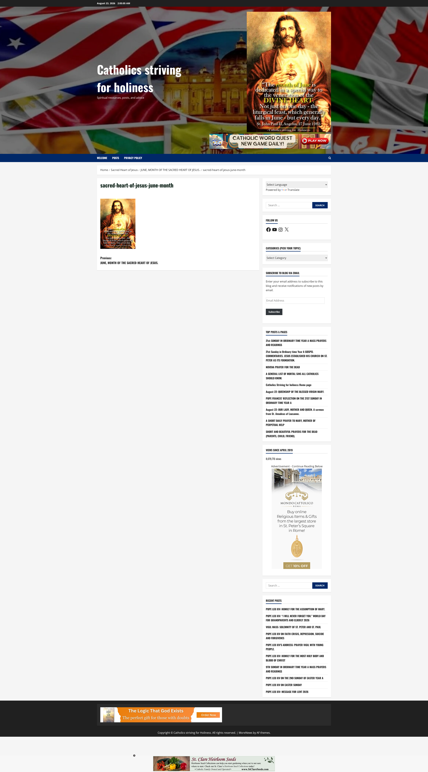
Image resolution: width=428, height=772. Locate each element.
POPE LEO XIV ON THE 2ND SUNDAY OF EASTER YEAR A (294, 678)
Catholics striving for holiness (139, 78)
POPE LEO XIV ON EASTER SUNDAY (284, 685)
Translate (293, 190)
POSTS (115, 158)
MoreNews (245, 733)
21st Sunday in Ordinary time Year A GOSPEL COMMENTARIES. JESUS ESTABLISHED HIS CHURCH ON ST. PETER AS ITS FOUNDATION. (296, 356)
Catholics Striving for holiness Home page (288, 385)
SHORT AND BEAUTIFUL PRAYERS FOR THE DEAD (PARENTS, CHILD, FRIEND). (291, 434)
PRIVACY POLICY (133, 158)
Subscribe (274, 311)
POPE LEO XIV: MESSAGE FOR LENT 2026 (287, 692)
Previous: (129, 260)
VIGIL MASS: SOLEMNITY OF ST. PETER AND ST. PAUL (293, 627)
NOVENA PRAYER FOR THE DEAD (283, 367)
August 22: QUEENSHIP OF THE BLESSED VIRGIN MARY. (295, 392)
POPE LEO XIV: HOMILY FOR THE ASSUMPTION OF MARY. (295, 609)
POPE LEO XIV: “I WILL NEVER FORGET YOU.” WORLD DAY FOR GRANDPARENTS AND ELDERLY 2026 (296, 618)
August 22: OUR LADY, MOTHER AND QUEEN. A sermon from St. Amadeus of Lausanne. (295, 412)
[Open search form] (330, 158)
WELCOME (102, 158)
